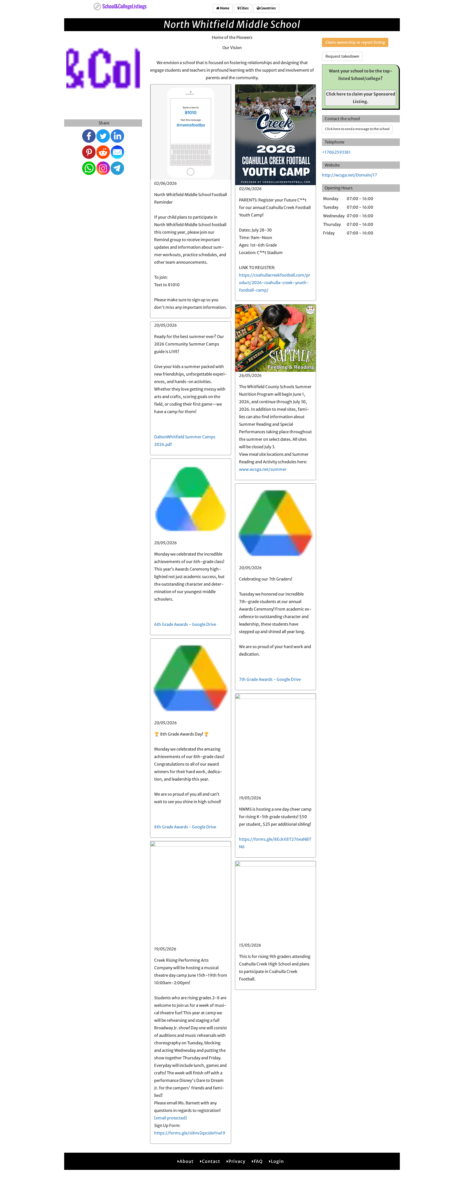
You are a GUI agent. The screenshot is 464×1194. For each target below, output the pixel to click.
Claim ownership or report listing (355, 42)
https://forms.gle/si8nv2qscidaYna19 (189, 1133)
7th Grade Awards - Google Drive (270, 679)
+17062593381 (336, 152)
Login (277, 1161)
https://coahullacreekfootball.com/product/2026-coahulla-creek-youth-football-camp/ (274, 283)
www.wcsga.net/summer (263, 469)
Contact (211, 1161)
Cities (244, 8)
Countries (268, 8)
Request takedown (342, 56)
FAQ (258, 1161)
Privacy (237, 1161)
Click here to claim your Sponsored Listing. (360, 97)
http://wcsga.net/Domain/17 (349, 175)
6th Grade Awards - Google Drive (185, 624)
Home (224, 8)
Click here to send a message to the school (357, 129)
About (186, 1161)
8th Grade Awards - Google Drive (185, 826)
